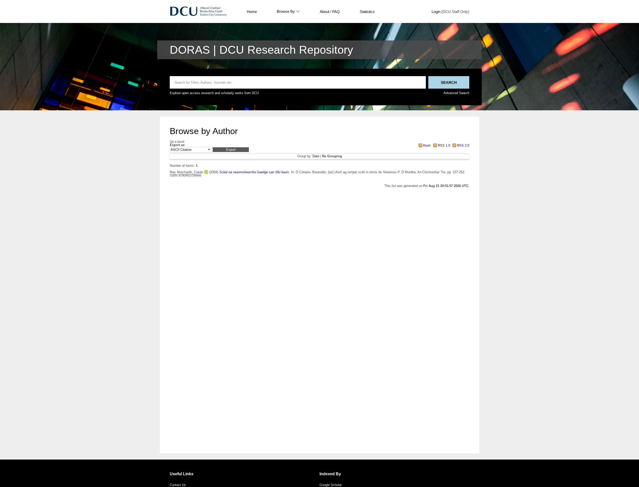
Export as (177, 145)
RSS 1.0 (443, 145)
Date (316, 156)
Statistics (367, 11)
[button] (231, 149)
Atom (426, 145)
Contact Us (178, 485)
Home (252, 11)
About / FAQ (330, 11)
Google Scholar (331, 485)
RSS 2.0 (462, 145)
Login (436, 11)
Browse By (286, 11)
